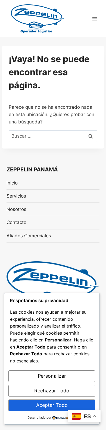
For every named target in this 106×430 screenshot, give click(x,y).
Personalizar (52, 376)
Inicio (12, 183)
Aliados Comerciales (29, 235)
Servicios (16, 196)
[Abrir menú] (94, 18)
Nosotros (16, 209)
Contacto (16, 222)
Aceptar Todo (52, 405)
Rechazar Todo (51, 390)
